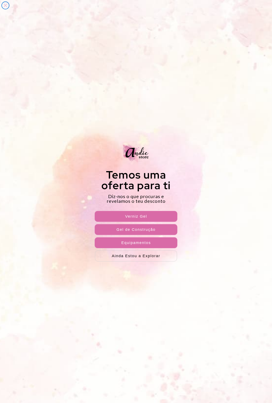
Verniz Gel (136, 216)
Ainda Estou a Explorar (136, 256)
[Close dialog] (5, 5)
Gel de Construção (136, 229)
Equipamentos (136, 243)
